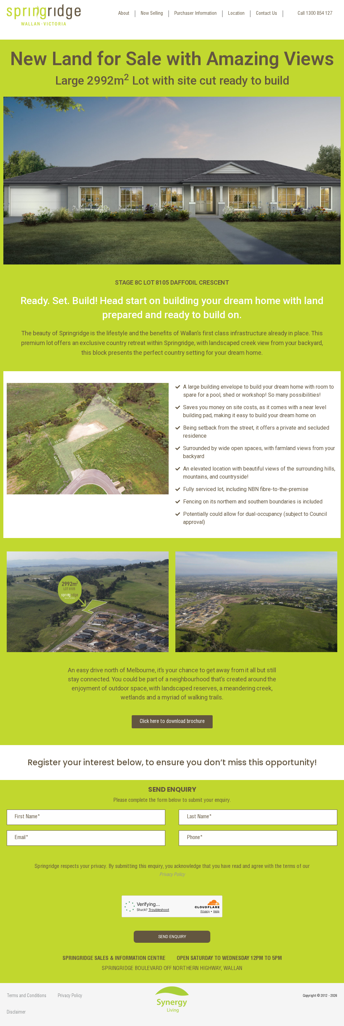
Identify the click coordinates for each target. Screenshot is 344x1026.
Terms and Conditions (26, 996)
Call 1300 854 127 (315, 13)
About (123, 13)
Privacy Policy (172, 875)
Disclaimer (16, 1013)
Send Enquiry (172, 936)
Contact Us (266, 13)
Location (236, 13)
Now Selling (152, 13)
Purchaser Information (195, 13)
